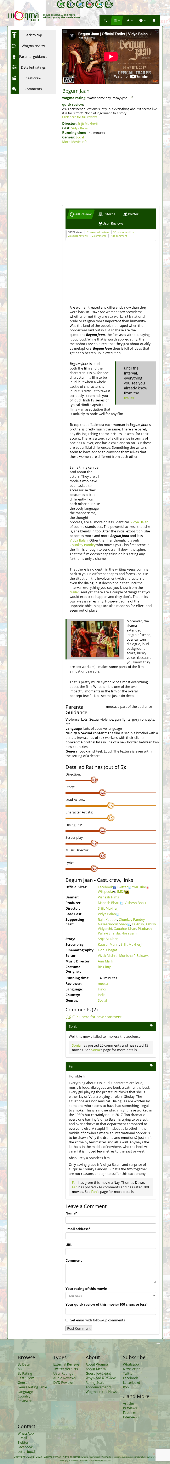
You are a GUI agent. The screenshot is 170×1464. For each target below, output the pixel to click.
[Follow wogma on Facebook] (70, 4)
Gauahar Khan (125, 928)
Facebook (105, 887)
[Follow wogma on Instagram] (89, 4)
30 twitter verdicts (123, 232)
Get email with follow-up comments (97, 1320)
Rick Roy (104, 967)
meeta (103, 983)
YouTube (139, 887)
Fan (75, 1182)
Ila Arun (138, 924)
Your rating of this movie (86, 1288)
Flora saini (129, 933)
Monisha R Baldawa (134, 955)
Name (71, 1213)
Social (80, 137)
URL (69, 1244)
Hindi (102, 989)
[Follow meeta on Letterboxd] (99, 4)
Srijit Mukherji (88, 123)
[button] (105, 20)
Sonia (73, 1026)
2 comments (99, 236)
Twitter (122, 887)
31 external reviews (98, 232)
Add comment (119, 236)
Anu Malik (105, 961)
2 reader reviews (78, 236)
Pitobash (145, 928)
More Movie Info (74, 141)
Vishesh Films (108, 897)
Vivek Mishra (108, 955)
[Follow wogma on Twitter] (80, 4)
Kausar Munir (108, 944)
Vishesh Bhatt (135, 902)
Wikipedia (105, 891)
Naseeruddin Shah (112, 924)
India (102, 995)
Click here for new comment (96, 1016)
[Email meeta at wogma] (108, 4)
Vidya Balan (79, 128)
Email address (78, 1229)
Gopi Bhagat (107, 950)
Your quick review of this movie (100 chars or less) (106, 1304)
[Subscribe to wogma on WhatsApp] (61, 4)
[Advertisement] (111, 175)
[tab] (81, 214)
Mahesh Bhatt (109, 902)
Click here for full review (79, 117)
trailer (129, 397)
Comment (74, 1260)
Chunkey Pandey (83, 545)
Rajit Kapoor (107, 919)
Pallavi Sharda (109, 933)
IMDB (121, 891)
